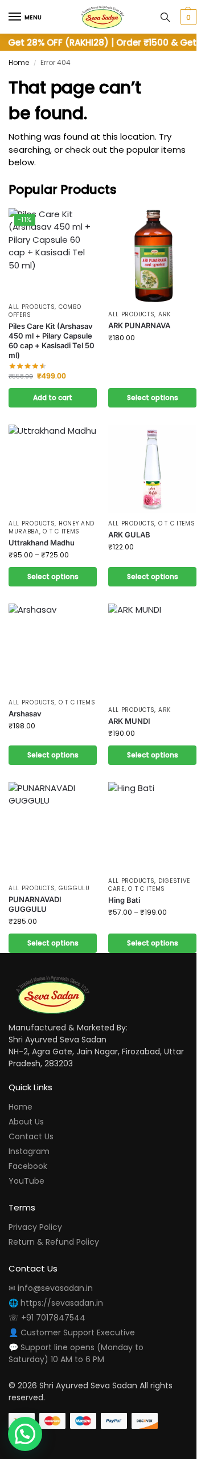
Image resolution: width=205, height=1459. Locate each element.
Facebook (28, 1166)
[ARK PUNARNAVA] (152, 256)
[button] (187, 17)
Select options (152, 397)
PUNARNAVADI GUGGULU (35, 904)
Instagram (29, 1151)
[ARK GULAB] (152, 469)
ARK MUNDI (129, 721)
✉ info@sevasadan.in (51, 1288)
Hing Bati (124, 899)
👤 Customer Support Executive (72, 1332)
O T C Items (61, 531)
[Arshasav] (53, 648)
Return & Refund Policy (54, 1242)
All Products (32, 307)
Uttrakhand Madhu (42, 542)
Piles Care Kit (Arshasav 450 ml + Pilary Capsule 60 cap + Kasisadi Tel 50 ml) (52, 340)
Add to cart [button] (52, 397)
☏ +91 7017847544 (47, 1317)
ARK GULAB (129, 534)
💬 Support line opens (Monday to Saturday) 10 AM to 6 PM (76, 1353)
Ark (164, 314)
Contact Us (31, 1136)
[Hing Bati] (152, 826)
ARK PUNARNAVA (139, 325)
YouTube (26, 1181)
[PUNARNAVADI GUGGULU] (53, 830)
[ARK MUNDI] (152, 651)
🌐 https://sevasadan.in (56, 1303)
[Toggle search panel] (165, 17)
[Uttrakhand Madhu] (53, 469)
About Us (26, 1121)
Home (19, 62)
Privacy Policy (35, 1227)
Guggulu (74, 888)
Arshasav (25, 713)
